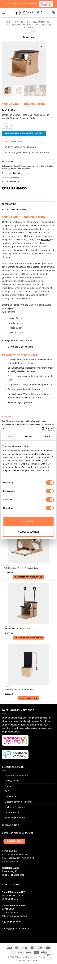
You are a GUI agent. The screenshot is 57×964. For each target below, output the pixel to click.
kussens (45, 239)
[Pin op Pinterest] (24, 188)
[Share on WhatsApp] (4, 188)
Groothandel (11, 796)
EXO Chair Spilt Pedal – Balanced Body (20, 568)
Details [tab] (28, 436)
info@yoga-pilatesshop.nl (16, 928)
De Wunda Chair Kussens (20, 347)
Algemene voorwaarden (16, 775)
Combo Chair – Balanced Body (16, 629)
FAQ (7, 791)
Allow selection (28, 532)
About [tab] (47, 436)
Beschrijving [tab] (9, 204)
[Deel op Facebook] (9, 188)
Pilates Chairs (40, 166)
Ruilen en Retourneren (16, 807)
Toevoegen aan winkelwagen (24, 133)
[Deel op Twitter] (14, 188)
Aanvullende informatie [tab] (15, 210)
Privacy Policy (12, 781)
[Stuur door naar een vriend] (19, 188)
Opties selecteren (28, 698)
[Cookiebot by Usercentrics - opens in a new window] (42, 429)
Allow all (28, 521)
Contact (8, 786)
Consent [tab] (10, 436)
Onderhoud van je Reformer (18, 802)
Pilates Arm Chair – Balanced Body (18, 689)
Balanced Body (13, 182)
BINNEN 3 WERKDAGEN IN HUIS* (20, 4)
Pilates (18, 22)
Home (7, 22)
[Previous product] (32, 32)
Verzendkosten (12, 812)
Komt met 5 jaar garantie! (20, 402)
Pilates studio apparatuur (22, 25)
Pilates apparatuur (38, 22)
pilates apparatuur (25, 173)
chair (9, 173)
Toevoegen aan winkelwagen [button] (28, 577)
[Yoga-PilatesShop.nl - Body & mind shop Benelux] (28, 13)
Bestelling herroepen (15, 818)
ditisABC (35, 960)
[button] (3, 12)
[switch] (50, 491)
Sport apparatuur (23, 169)
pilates (14, 173)
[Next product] (27, 32)
